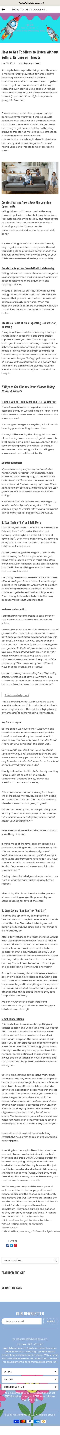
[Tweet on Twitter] (11, 1245)
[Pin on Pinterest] (15, 1245)
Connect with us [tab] (14, 1387)
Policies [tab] (8, 1379)
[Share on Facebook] (7, 1245)
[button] (30, 178)
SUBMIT (51, 1321)
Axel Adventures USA (24, 1414)
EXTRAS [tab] (8, 1372)
